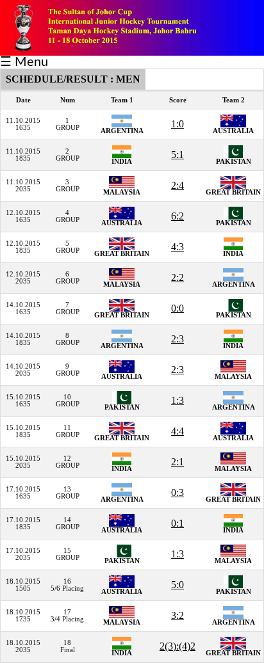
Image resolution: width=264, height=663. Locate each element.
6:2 (177, 216)
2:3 (177, 338)
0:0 (177, 308)
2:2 (177, 277)
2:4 (177, 185)
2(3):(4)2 (177, 646)
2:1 (177, 461)
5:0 (177, 584)
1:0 (177, 123)
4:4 (177, 431)
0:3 (177, 492)
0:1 (177, 523)
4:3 (177, 246)
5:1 (177, 154)
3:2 (177, 615)
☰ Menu (24, 62)
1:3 (177, 400)
